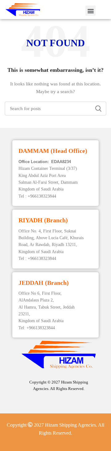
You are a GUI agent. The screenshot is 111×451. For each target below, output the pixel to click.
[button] (90, 11)
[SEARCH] (98, 108)
